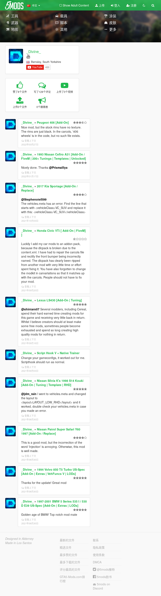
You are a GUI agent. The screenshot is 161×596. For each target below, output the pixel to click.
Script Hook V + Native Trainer (58, 353)
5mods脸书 (104, 577)
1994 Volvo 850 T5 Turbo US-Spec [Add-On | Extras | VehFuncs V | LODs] (53, 471)
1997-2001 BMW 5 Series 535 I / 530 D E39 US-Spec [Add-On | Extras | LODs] (54, 503)
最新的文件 (67, 540)
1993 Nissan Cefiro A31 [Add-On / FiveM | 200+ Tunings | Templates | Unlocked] (53, 156)
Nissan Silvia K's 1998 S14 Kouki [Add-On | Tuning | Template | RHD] (52, 382)
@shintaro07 (30, 309)
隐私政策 (99, 547)
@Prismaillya (58, 167)
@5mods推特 (105, 569)
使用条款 (99, 555)
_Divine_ (33, 51)
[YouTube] (28, 56)
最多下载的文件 (70, 562)
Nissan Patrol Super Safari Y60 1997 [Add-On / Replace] (50, 431)
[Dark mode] (144, 5)
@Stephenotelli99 (34, 199)
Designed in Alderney (19, 538)
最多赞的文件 (68, 555)
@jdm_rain (28, 394)
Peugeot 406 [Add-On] (53, 122)
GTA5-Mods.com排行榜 (72, 579)
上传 (101, 5)
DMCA (97, 562)
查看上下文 (30, 140)
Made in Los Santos (18, 543)
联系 (96, 540)
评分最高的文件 (70, 569)
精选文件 (65, 547)
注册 (133, 5)
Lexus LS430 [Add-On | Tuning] (59, 300)
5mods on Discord (101, 586)
